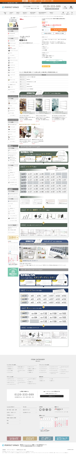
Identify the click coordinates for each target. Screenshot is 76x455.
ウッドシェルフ (12, 45)
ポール (11, 105)
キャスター (12, 62)
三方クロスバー (12, 67)
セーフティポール (13, 57)
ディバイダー (12, 210)
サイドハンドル (12, 79)
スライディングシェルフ (14, 50)
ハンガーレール (12, 65)
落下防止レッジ (12, 172)
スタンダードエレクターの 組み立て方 (12, 227)
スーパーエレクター (13, 150)
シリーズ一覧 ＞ (13, 162)
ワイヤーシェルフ (13, 43)
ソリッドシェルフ (13, 129)
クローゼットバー (13, 136)
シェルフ (11, 167)
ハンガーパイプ (12, 74)
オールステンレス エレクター (13, 155)
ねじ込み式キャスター (13, 182)
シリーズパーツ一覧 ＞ (13, 184)
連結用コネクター (13, 84)
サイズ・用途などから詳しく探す (33, 8)
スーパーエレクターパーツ (41, 16)
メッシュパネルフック (13, 179)
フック (11, 77)
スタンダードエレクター (14, 196)
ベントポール (12, 55)
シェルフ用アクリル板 (13, 82)
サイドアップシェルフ (13, 103)
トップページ (21, 16)
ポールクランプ (12, 89)
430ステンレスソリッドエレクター (13, 158)
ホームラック (12, 35)
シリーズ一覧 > (12, 91)
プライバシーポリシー (11, 232)
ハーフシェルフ (12, 72)
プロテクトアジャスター (14, 60)
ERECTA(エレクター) (27, 16)
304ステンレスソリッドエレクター (13, 160)
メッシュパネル (12, 177)
